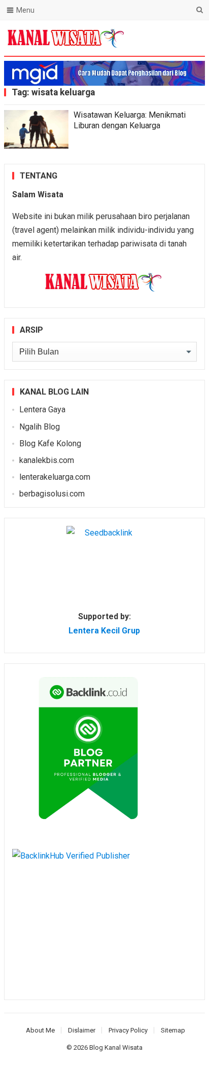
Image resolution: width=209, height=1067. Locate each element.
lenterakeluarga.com (54, 477)
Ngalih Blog (39, 427)
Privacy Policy (128, 1030)
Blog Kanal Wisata (116, 1047)
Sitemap (173, 1030)
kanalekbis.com (46, 460)
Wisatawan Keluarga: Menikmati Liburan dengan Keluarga (130, 120)
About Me (40, 1030)
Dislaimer (81, 1030)
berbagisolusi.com (52, 494)
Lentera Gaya (42, 409)
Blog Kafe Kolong (50, 443)
